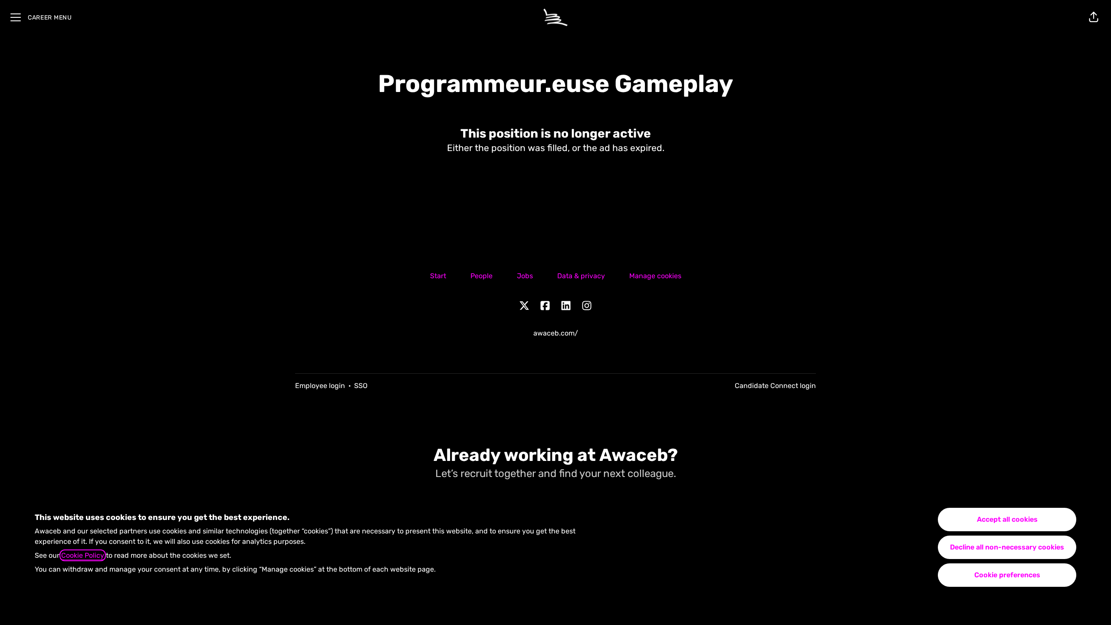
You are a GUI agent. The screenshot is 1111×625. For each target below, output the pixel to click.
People (481, 276)
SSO (361, 386)
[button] (1093, 17)
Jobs (525, 276)
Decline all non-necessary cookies (1007, 547)
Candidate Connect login (775, 386)
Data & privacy (581, 276)
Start (438, 276)
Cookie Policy (82, 555)
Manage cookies (655, 276)
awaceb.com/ (555, 333)
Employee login (320, 386)
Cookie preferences (1007, 575)
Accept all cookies (1007, 519)
